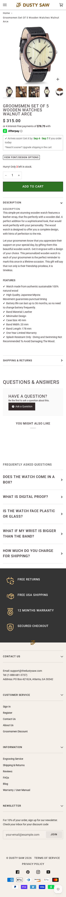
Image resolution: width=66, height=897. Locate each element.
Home (6, 13)
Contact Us (9, 719)
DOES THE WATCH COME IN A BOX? (29, 479)
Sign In (7, 706)
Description (12, 202)
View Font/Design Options (21, 157)
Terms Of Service (47, 858)
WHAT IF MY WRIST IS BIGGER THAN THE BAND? (29, 533)
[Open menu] (8, 5)
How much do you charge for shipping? (28, 553)
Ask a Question (23, 406)
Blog (5, 783)
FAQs (6, 777)
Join (54, 834)
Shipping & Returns (17, 360)
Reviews (7, 771)
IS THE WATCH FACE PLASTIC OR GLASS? (29, 514)
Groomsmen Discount (15, 731)
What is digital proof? (25, 497)
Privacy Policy (33, 864)
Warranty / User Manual (16, 790)
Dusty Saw (16, 858)
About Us (8, 725)
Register (7, 712)
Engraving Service (13, 758)
